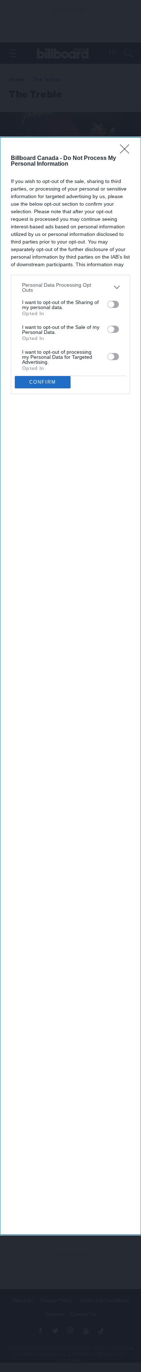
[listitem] (70, 287)
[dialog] (70, 686)
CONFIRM (42, 382)
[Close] (127, 151)
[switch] (113, 304)
